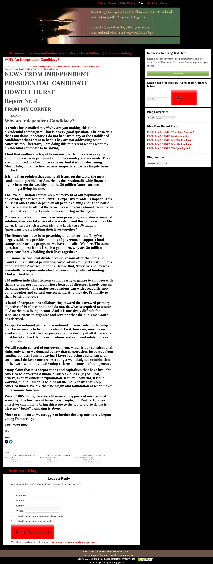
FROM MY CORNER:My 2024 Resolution (169, 140)
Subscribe (178, 73)
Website (20, 510)
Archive (152, 3)
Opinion (91, 551)
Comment (22, 495)
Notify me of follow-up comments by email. (40, 516)
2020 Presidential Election (44, 66)
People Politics (25, 69)
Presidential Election (49, 69)
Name (20, 500)
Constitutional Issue (79, 66)
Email (20, 505)
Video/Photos (127, 3)
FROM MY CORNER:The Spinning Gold (169, 148)
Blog (141, 3)
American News (63, 66)
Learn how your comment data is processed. (73, 542)
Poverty (36, 69)
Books (112, 3)
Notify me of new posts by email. (35, 521)
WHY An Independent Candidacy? (32, 60)
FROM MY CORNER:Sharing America (168, 136)
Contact (165, 3)
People (15, 69)
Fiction (98, 551)
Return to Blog (22, 470)
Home (102, 3)
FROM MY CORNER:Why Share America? (170, 132)
